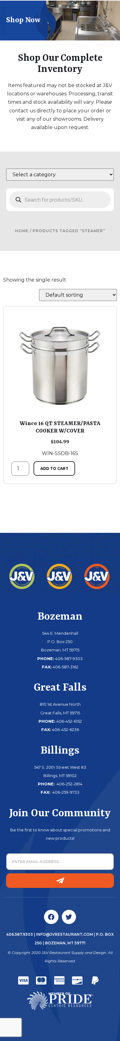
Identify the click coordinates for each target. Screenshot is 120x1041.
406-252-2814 (69, 783)
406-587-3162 (65, 666)
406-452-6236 (65, 729)
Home (22, 230)
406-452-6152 (69, 721)
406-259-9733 (65, 792)
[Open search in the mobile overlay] (60, 199)
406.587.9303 (19, 934)
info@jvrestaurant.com (64, 934)
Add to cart (54, 468)
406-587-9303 (69, 658)
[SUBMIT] (60, 880)
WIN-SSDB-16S (60, 438)
